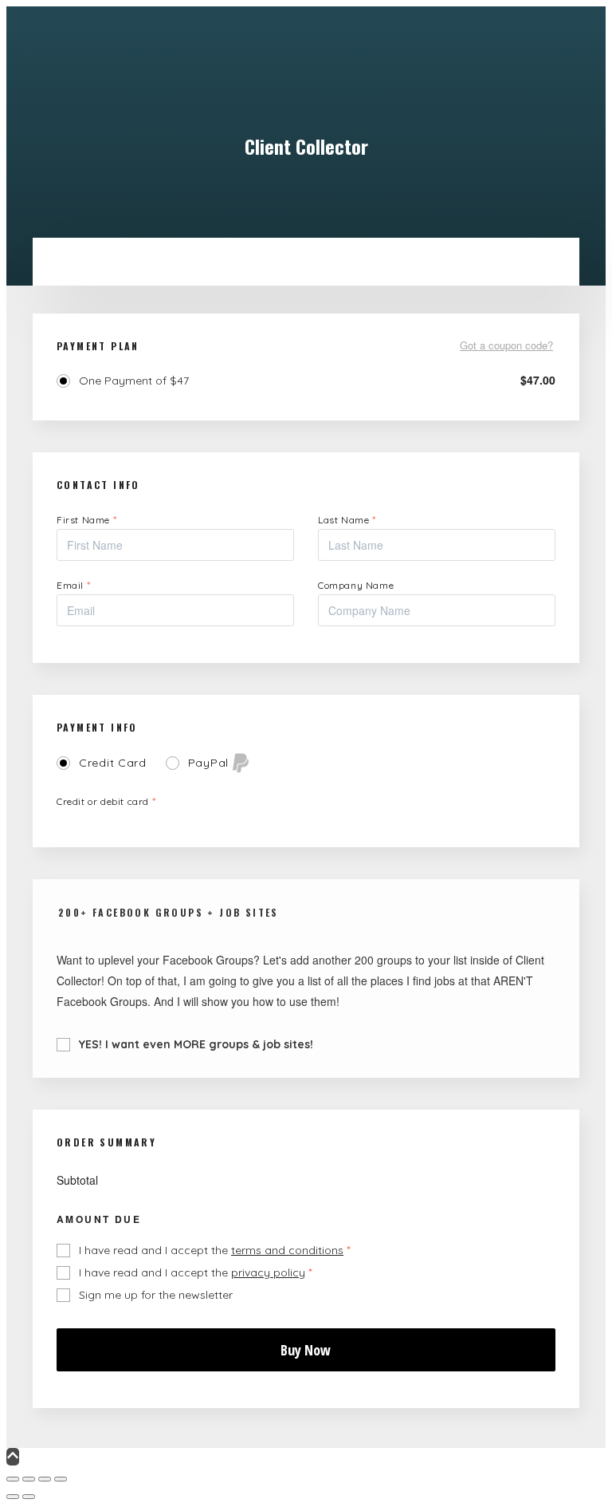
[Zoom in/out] (12, 1479)
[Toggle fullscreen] (28, 1479)
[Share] (44, 1479)
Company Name (356, 585)
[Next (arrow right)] (28, 1496)
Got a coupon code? (506, 346)
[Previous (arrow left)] (12, 1496)
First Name (86, 520)
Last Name (347, 520)
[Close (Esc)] (60, 1479)
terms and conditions (287, 1250)
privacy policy (268, 1272)
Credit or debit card (106, 801)
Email (73, 585)
